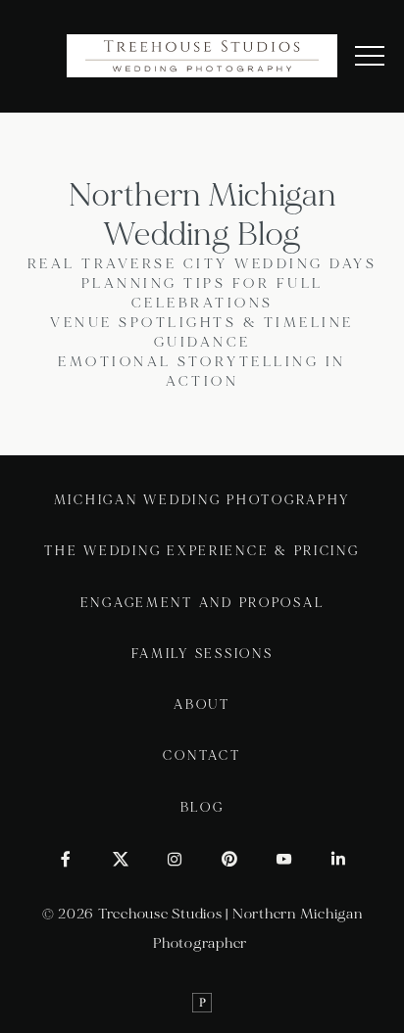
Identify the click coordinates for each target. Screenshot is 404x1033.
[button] (369, 56)
